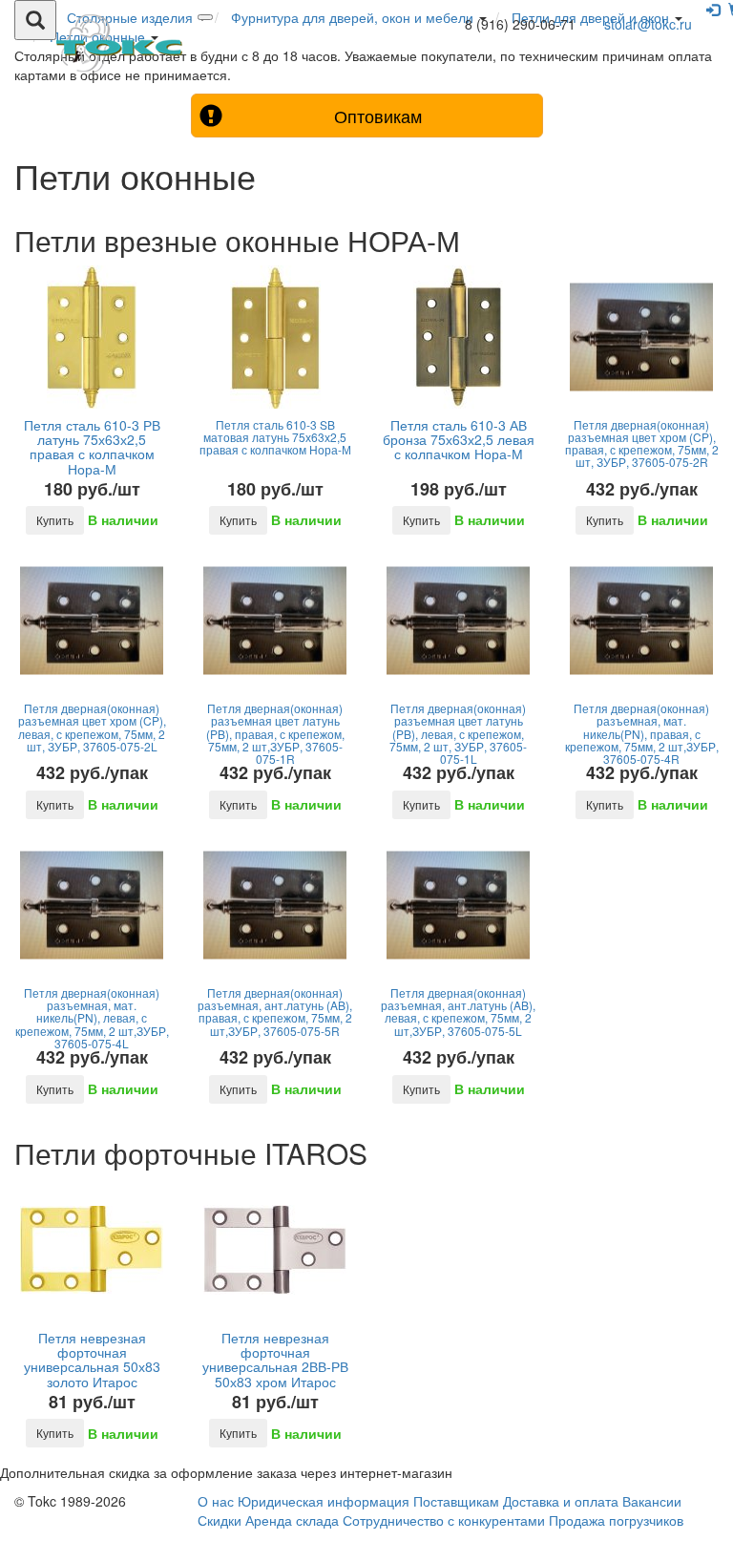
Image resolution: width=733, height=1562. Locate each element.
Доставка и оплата (560, 1500)
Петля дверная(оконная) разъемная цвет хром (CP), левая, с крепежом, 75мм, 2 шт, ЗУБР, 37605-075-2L (92, 727)
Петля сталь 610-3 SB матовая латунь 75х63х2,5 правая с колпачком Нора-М (275, 436)
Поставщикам (456, 1500)
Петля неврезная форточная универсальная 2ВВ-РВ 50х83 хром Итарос (275, 1359)
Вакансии (651, 1500)
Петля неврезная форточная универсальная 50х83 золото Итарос (92, 1359)
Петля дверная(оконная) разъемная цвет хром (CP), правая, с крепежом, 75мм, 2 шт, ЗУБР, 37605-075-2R (642, 443)
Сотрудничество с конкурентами (444, 1520)
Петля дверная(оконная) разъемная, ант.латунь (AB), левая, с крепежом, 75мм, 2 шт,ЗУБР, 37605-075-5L (458, 1011)
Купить (54, 520)
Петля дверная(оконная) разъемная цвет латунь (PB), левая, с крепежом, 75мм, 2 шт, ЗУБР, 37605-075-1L (458, 733)
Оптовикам (378, 115)
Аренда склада (292, 1520)
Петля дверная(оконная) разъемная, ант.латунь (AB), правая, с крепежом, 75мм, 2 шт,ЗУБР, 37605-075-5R (275, 1011)
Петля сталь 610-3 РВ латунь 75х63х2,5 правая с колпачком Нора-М (92, 446)
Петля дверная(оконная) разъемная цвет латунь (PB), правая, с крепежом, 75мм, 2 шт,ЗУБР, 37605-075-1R (275, 733)
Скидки (219, 1520)
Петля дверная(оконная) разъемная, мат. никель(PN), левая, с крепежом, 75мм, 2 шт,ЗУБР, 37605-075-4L (92, 1017)
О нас (216, 1500)
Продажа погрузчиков (616, 1520)
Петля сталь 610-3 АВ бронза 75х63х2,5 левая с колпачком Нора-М (458, 439)
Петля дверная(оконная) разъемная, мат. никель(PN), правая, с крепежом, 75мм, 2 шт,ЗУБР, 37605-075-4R (642, 733)
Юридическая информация (323, 1500)
